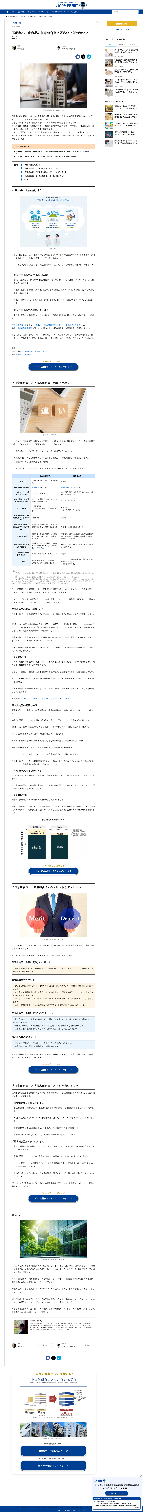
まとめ (25, 179)
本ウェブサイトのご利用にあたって (74, 1507)
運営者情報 (36, 1507)
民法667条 (35, 487)
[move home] (7, 12)
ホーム (18, 1507)
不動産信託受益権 (73, 325)
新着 (13, 12)
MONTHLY (133, 44)
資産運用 (21, 12)
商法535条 (65, 487)
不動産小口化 (43, 12)
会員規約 (44, 1507)
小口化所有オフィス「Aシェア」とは (64, 12)
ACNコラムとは (26, 1507)
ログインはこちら (121, 29)
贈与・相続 (32, 12)
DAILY (111, 44)
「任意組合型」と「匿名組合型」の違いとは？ (41, 168)
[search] (137, 12)
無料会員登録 (121, 24)
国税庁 (37, 548)
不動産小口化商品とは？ (32, 165)
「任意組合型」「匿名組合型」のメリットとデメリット (45, 172)
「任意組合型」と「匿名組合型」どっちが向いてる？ (44, 176)
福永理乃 (20, 49)
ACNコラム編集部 (68, 49)
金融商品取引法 (20, 325)
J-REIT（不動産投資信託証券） (49, 325)
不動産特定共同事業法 (23, 328)
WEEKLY (122, 44)
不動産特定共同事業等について (34, 351)
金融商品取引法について (28, 355)
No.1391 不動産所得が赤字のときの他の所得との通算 (46, 699)
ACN (55, 249)
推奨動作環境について (55, 1507)
